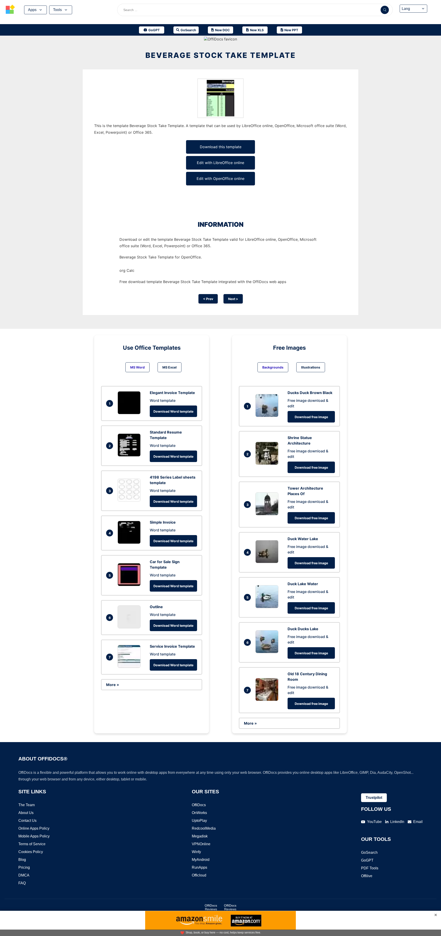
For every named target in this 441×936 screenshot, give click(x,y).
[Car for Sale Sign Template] (130, 584)
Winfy (196, 852)
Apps (32, 10)
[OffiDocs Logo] (10, 9)
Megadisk (200, 836)
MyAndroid (200, 860)
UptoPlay (199, 821)
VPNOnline (201, 844)
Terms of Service (31, 844)
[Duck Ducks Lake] (268, 652)
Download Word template (173, 411)
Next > (233, 299)
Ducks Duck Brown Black (310, 392)
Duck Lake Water (303, 583)
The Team (26, 805)
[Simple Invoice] (130, 542)
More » (112, 684)
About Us (26, 813)
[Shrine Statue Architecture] (268, 463)
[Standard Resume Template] (130, 455)
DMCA (23, 875)
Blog (22, 860)
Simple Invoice (163, 522)
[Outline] (130, 627)
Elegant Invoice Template (172, 392)
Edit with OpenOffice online (220, 178)
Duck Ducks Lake (303, 629)
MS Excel (169, 367)
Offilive (366, 876)
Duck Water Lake (303, 538)
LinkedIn (397, 822)
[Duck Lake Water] (268, 606)
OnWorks (199, 813)
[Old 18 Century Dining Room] (268, 699)
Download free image (311, 417)
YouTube (374, 822)
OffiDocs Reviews (211, 907)
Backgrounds (272, 367)
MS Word (137, 367)
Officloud (199, 875)
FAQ (22, 883)
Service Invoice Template (172, 646)
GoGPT (367, 860)
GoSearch (369, 852)
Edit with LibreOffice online (220, 162)
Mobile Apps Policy (34, 836)
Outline (156, 606)
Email (418, 822)
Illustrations (310, 367)
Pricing (24, 867)
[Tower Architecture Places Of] (268, 514)
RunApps (199, 867)
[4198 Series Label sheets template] (130, 500)
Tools (57, 10)
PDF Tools (369, 868)
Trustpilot (374, 798)
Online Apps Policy (33, 828)
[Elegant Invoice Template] (130, 413)
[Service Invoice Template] (130, 666)
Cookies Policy (30, 852)
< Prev (208, 299)
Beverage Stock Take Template (220, 55)
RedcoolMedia (204, 828)
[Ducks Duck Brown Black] (268, 415)
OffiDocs (199, 805)
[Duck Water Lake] (268, 561)
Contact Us (27, 821)
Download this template (220, 147)
